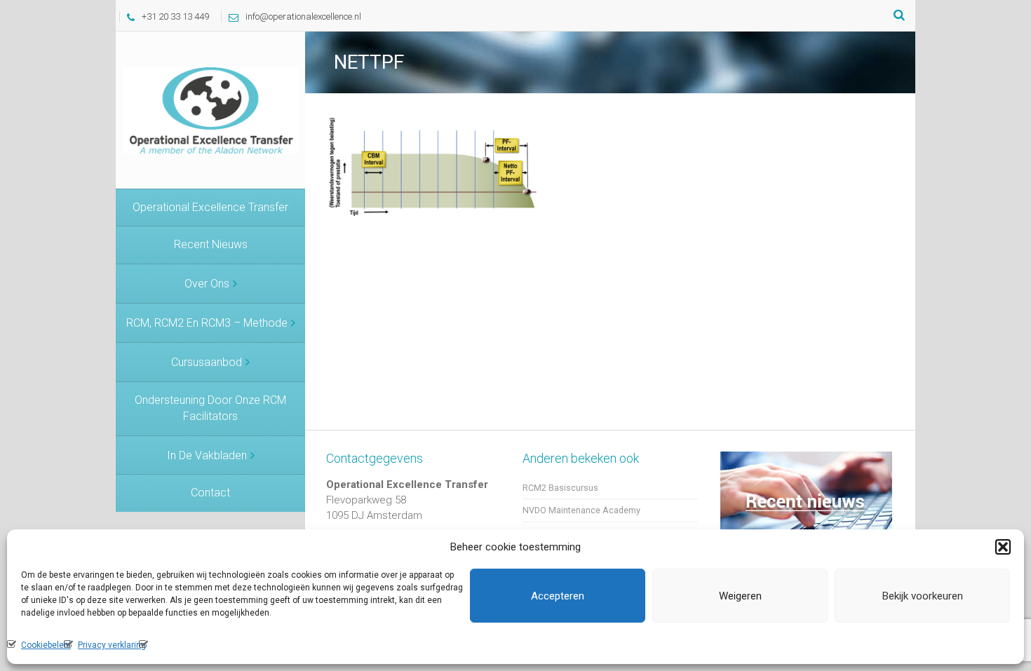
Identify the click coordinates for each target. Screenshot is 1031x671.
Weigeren (740, 596)
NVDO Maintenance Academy (581, 510)
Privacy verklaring (112, 645)
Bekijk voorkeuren (922, 596)
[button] (1003, 547)
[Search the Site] (899, 15)
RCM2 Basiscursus (560, 487)
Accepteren (557, 596)
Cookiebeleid (46, 645)
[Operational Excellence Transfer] (210, 109)
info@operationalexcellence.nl (303, 16)
